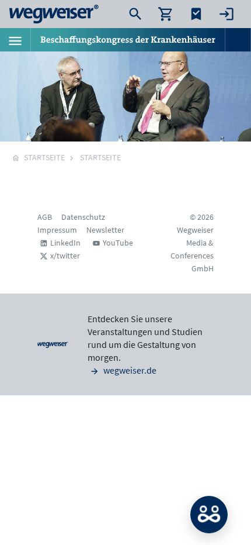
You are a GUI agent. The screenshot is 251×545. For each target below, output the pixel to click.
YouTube (118, 242)
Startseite (100, 157)
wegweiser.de (129, 370)
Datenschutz (83, 217)
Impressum (57, 230)
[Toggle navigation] (15, 39)
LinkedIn (65, 242)
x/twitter (65, 255)
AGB (44, 217)
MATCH (209, 514)
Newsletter (105, 230)
